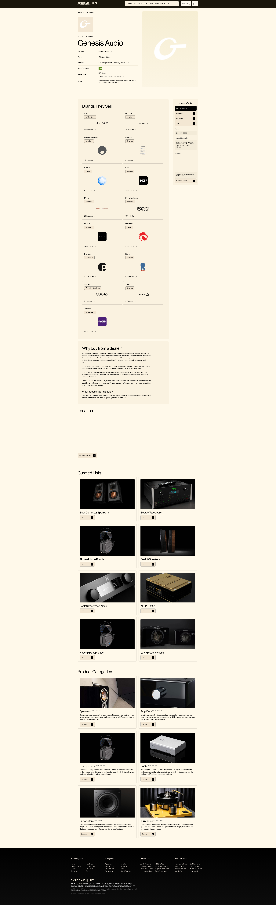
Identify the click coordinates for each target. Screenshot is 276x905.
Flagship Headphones (162, 869)
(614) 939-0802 (105, 57)
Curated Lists (160, 4)
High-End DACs (195, 866)
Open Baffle (178, 871)
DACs (122, 869)
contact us (79, 883)
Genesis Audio (100, 43)
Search (129, 4)
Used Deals (138, 4)
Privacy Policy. (94, 893)
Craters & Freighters (124, 395)
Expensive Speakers (146, 866)
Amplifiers (124, 864)
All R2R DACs (159, 864)
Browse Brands (76, 866)
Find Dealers (90, 864)
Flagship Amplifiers (181, 864)
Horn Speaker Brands (146, 871)
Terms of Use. (101, 893)
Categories (149, 4)
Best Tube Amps (195, 864)
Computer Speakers (161, 866)
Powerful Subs (179, 866)
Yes (100, 68)
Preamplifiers (109, 866)
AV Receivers (109, 869)
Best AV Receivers (161, 871)
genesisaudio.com (105, 51)
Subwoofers (125, 866)
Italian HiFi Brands (196, 869)
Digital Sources (126, 871)
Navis (137, 395)
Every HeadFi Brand (146, 869)
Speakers (108, 864)
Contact (73, 869)
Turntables (109, 871)
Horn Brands (194, 871)
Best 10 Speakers (145, 864)
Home (80, 12)
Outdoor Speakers (180, 869)
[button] (171, 3)
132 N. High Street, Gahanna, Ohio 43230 (114, 63)
